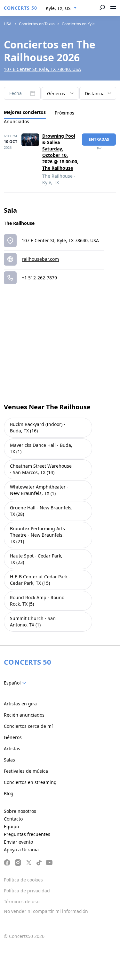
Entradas (99, 139)
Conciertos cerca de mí (28, 726)
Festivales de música (26, 771)
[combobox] (61, 8)
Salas (9, 760)
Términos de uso (21, 901)
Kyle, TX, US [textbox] (58, 8)
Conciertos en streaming (30, 782)
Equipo (11, 826)
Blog (8, 793)
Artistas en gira (20, 704)
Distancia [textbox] (95, 93)
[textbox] (16, 682)
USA (8, 24)
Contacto (13, 819)
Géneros (13, 737)
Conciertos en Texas (37, 24)
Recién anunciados (24, 715)
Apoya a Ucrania (21, 850)
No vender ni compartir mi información (46, 911)
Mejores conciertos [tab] (25, 112)
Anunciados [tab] (16, 121)
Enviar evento (18, 842)
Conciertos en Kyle (78, 24)
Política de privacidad (27, 891)
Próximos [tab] (64, 113)
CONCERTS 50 (20, 8)
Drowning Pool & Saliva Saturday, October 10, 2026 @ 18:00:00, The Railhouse (60, 152)
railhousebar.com (40, 259)
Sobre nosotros (20, 811)
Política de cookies (23, 880)
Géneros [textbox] (56, 93)
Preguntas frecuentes (27, 834)
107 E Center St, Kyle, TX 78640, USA (42, 69)
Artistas (12, 748)
